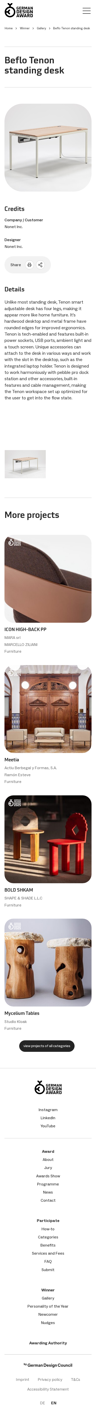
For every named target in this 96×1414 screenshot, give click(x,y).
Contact (48, 1200)
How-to (48, 1228)
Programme (48, 1184)
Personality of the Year (48, 1306)
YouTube (48, 1126)
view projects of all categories (46, 1046)
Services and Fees (48, 1253)
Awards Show (48, 1176)
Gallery (48, 1298)
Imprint (22, 1379)
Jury (48, 1167)
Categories (48, 1237)
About (48, 1159)
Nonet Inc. (14, 226)
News (48, 1192)
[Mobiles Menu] (86, 12)
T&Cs (75, 1379)
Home (9, 28)
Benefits (48, 1245)
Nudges (48, 1322)
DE (42, 1402)
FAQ (48, 1261)
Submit (48, 1269)
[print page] (29, 264)
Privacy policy (50, 1379)
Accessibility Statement (48, 1389)
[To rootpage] (18, 10)
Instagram (48, 1110)
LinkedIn (48, 1118)
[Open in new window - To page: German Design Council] (48, 1366)
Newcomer (48, 1314)
